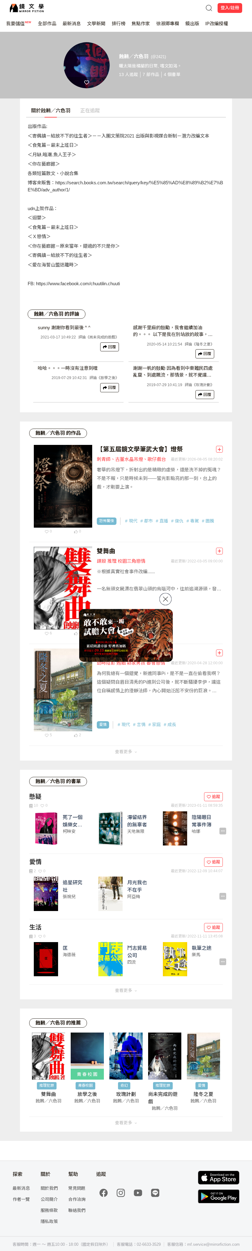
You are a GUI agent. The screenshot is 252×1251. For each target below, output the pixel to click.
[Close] (165, 599)
